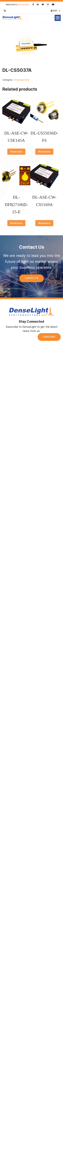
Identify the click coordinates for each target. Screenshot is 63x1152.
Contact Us (31, 278)
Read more (16, 151)
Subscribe (49, 337)
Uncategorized (21, 79)
